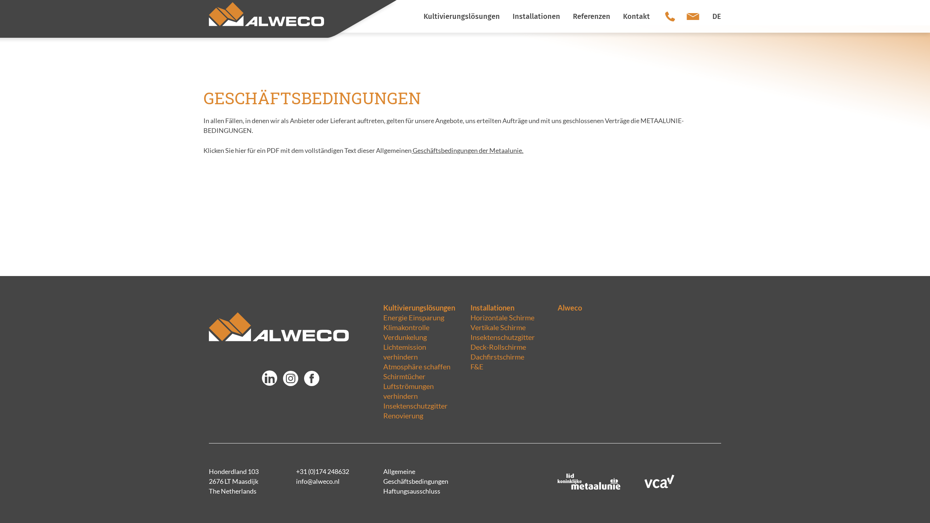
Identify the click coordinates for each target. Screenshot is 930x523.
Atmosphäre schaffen (416, 366)
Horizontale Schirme (502, 317)
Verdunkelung (405, 337)
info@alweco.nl (318, 481)
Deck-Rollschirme (498, 346)
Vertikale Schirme (498, 327)
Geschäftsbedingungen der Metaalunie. (467, 150)
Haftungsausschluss (411, 491)
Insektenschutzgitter (415, 405)
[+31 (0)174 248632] (670, 16)
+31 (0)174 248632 (322, 471)
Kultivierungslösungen (419, 307)
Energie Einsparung (413, 317)
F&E (477, 366)
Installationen (492, 307)
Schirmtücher (404, 376)
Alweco (570, 307)
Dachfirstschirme (497, 356)
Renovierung (403, 415)
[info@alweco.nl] (693, 16)
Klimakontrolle (406, 327)
